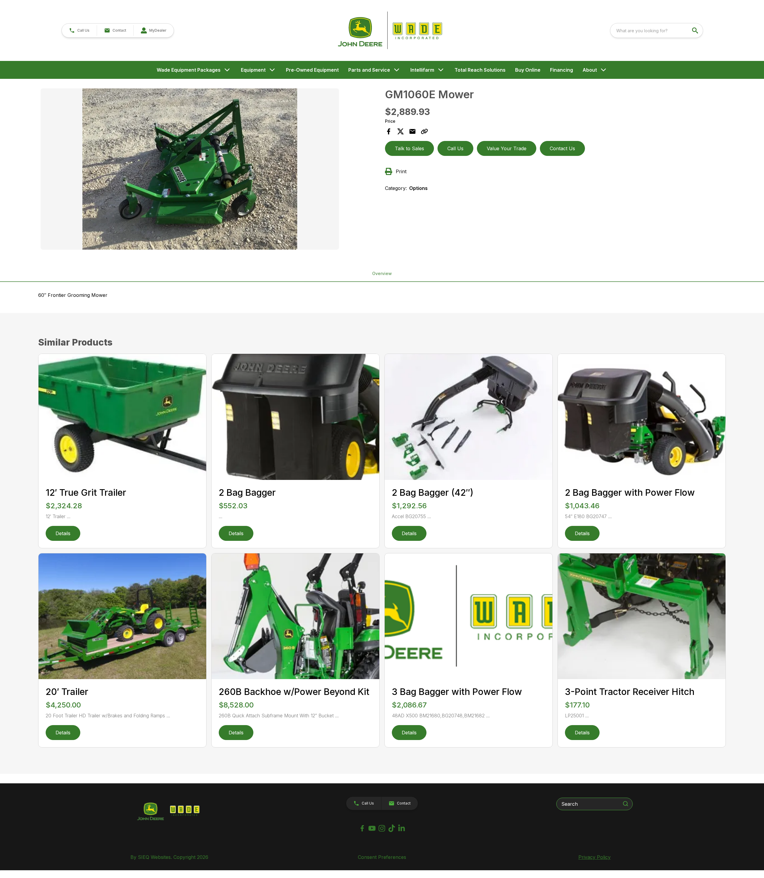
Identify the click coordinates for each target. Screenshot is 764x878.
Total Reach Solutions (480, 70)
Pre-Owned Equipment (312, 70)
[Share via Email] (412, 131)
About (590, 70)
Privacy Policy (594, 857)
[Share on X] (400, 131)
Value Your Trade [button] (506, 148)
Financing (561, 70)
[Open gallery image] (190, 169)
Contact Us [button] (562, 148)
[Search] (625, 804)
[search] (695, 30)
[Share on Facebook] (388, 131)
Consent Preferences (382, 857)
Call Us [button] (455, 148)
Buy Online (527, 70)
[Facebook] (362, 828)
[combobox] (656, 30)
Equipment (253, 70)
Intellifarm (422, 70)
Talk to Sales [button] (409, 148)
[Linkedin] (401, 828)
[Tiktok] (391, 828)
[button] (79, 30)
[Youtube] (372, 828)
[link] (153, 30)
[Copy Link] (424, 131)
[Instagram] (382, 828)
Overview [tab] (382, 273)
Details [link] (63, 533)
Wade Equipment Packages (189, 70)
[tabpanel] (210, 169)
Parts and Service (369, 70)
